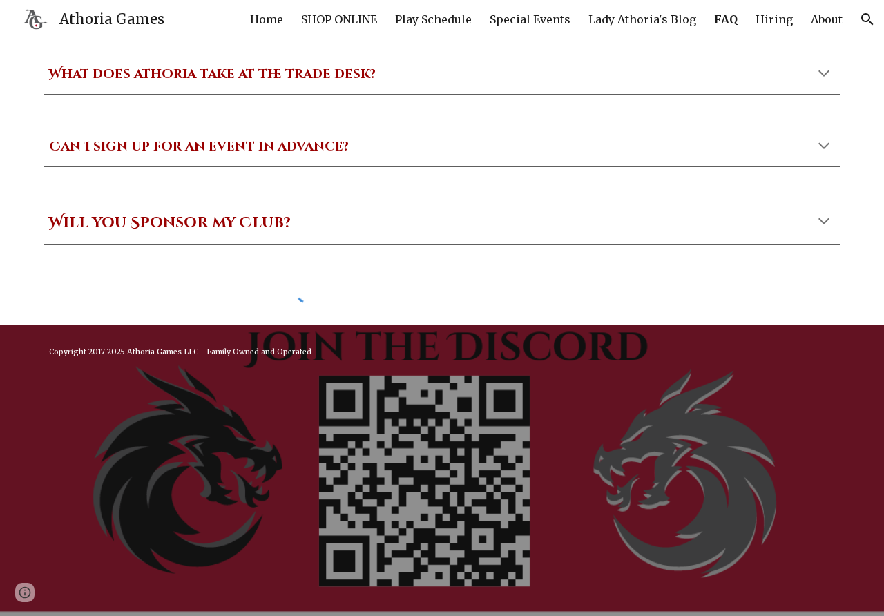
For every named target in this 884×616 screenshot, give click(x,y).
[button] (867, 19)
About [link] (827, 19)
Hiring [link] (774, 19)
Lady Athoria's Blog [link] (642, 19)
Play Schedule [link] (433, 19)
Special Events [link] (530, 19)
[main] (442, 74)
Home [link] (266, 19)
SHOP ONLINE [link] (339, 19)
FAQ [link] (726, 19)
